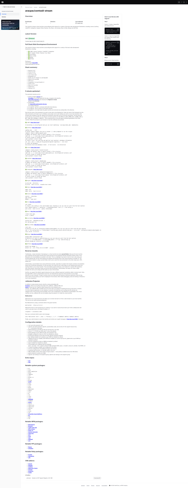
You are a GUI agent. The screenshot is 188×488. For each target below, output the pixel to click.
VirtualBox (30, 98)
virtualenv (30, 448)
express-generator (33, 432)
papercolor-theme (32, 468)
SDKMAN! (30, 399)
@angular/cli (31, 424)
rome (29, 436)
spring (30, 402)
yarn (29, 440)
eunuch (30, 463)
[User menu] (185, 2)
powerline (30, 471)
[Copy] (118, 29)
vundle (30, 472)
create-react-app (32, 427)
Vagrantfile (35, 62)
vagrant (38, 96)
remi (29, 362)
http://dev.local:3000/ (37, 193)
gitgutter (30, 465)
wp (29, 415)
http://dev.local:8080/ (35, 201)
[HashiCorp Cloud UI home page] (2, 2)
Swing (26, 287)
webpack (30, 439)
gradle (29, 381)
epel (29, 360)
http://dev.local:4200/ (36, 180)
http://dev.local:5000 (37, 243)
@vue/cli (30, 426)
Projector (27, 285)
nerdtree (30, 466)
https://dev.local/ (35, 122)
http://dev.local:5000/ (36, 211)
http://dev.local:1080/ (72, 319)
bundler (30, 454)
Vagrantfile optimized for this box (38, 104)
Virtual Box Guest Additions (35, 414)
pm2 (29, 434)
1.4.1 (26, 38)
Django (30, 447)
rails (29, 457)
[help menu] (180, 2)
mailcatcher (31, 456)
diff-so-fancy (31, 429)
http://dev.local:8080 (36, 234)
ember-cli (30, 430)
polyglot (30, 469)
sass (29, 437)
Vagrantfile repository (33, 99)
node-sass (31, 433)
